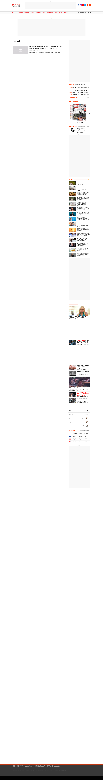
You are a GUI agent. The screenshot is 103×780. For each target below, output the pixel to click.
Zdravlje (20, 12)
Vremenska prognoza (74, 407)
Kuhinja (32, 12)
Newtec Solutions (82, 777)
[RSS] (89, 180)
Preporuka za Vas (73, 303)
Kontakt (19, 773)
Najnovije (71, 84)
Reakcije (83, 84)
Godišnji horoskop (81, 126)
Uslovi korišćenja (62, 770)
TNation (88, 777)
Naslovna (14, 12)
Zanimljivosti (50, 12)
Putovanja (38, 12)
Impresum (15, 773)
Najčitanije (77, 84)
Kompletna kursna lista (84, 430)
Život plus (26, 12)
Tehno (56, 12)
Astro (43, 12)
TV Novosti (65, 12)
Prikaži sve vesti (73, 97)
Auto (60, 12)
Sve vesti (71, 179)
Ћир (87, 5)
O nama (56, 770)
